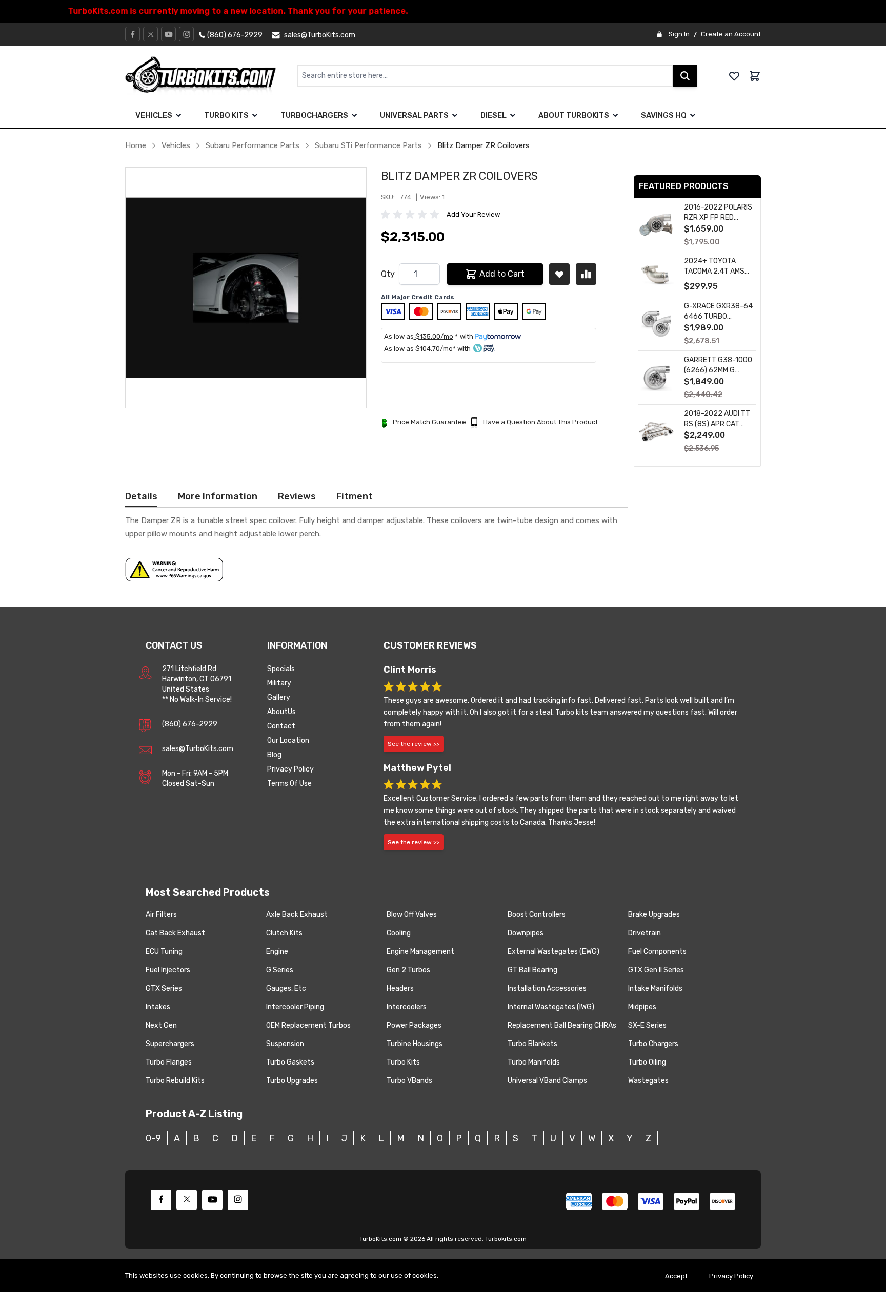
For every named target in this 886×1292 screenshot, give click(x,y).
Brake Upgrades (654, 914)
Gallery (278, 697)
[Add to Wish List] (559, 274)
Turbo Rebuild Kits (175, 1080)
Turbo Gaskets (290, 1062)
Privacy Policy (290, 769)
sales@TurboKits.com (197, 748)
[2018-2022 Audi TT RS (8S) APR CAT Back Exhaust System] (656, 431)
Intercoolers (407, 1007)
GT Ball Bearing (532, 970)
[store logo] (211, 75)
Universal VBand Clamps (547, 1080)
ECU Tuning (164, 951)
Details (141, 496)
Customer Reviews (430, 645)
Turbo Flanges (169, 1062)
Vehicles (153, 115)
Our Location (288, 740)
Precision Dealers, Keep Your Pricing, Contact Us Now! (443, 11)
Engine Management (420, 951)
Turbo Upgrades (292, 1080)
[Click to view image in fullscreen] (246, 288)
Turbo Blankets (532, 1043)
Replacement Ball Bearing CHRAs (562, 1025)
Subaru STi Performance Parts (368, 145)
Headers (400, 988)
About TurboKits (573, 115)
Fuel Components (657, 951)
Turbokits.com (506, 1238)
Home (135, 145)
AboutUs (281, 711)
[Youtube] (169, 34)
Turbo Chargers (653, 1043)
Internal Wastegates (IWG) (551, 1007)
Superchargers (170, 1043)
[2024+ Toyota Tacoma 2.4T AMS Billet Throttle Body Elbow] (656, 274)
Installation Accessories (547, 988)
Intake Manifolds (655, 988)
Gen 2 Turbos (408, 970)
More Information (217, 496)
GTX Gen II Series (656, 970)
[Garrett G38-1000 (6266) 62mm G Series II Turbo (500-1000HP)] (656, 377)
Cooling (399, 933)
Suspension (285, 1043)
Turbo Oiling (647, 1062)
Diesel (493, 115)
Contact (281, 726)
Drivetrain (644, 933)
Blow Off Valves (412, 914)
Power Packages (414, 1025)
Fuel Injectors (168, 970)
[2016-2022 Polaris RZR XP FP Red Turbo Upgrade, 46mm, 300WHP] (656, 225)
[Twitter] (150, 34)
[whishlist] (734, 76)
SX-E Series (647, 1025)
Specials (281, 668)
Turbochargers (314, 115)
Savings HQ (664, 115)
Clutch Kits (284, 933)
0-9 (153, 1138)
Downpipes (525, 933)
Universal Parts (414, 115)
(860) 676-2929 (189, 724)
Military (279, 683)
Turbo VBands (409, 1080)
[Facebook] (133, 34)
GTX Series (164, 988)
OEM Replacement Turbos (308, 1025)
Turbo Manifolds (534, 1062)
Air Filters (161, 914)
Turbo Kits (226, 115)
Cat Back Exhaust (175, 933)
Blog (274, 755)
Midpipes (642, 1007)
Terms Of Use (289, 783)
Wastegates (648, 1080)
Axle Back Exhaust (297, 914)
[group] (411, 215)
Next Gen (161, 1025)
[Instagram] (187, 34)
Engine (277, 951)
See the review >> (413, 743)
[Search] (685, 76)
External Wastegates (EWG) (553, 951)
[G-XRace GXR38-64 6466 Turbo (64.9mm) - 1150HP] (656, 324)
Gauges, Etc (286, 988)
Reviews (297, 496)
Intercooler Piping (295, 1007)
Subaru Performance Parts (252, 145)
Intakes (158, 1007)
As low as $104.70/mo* (420, 348)
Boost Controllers (537, 914)
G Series (279, 970)
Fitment (354, 496)
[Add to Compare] (586, 274)
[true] (178, 115)
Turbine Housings (414, 1043)
